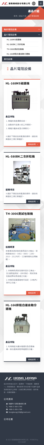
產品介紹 (22, 16)
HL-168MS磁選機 (14, 39)
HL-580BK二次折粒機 (16, 44)
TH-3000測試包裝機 (15, 49)
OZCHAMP (22, 442)
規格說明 (32, 144)
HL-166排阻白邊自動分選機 (18, 53)
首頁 (15, 16)
